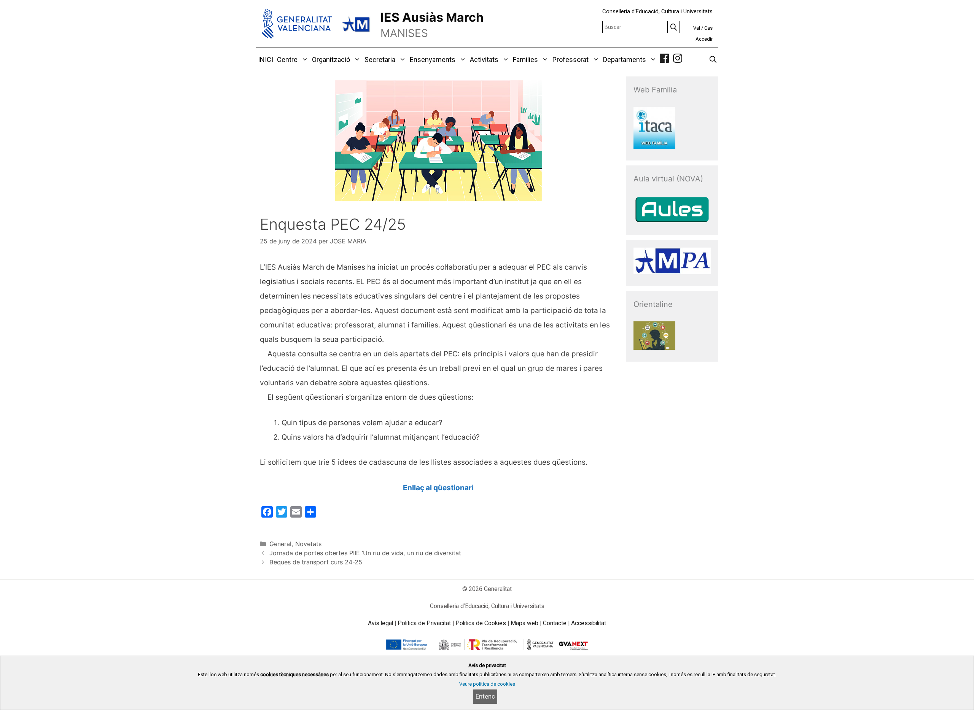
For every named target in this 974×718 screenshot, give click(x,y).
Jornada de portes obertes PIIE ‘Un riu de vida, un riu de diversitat (365, 553)
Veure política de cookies (487, 684)
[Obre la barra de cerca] (713, 59)
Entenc (485, 696)
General (280, 544)
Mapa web (524, 623)
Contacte (555, 623)
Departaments (624, 60)
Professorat (570, 60)
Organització (331, 60)
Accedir (704, 39)
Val (696, 28)
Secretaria (379, 60)
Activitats (484, 60)
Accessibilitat (588, 623)
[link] (664, 59)
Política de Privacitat (424, 623)
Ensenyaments (432, 60)
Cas (708, 28)
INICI (265, 60)
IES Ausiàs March (432, 17)
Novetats (308, 544)
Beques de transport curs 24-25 (315, 562)
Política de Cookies (480, 623)
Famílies (525, 60)
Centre (287, 60)
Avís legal (380, 623)
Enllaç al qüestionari (438, 487)
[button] (304, 59)
